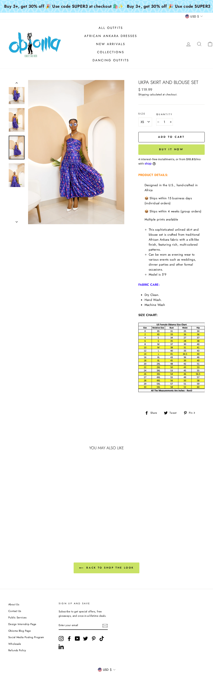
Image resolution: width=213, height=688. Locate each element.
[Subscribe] (105, 625)
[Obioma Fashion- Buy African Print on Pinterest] (93, 638)
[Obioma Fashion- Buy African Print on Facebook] (69, 638)
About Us (13, 604)
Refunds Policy (17, 650)
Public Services (17, 617)
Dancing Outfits (111, 60)
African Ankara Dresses (110, 36)
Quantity (164, 114)
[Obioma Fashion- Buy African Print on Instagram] (61, 638)
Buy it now (171, 149)
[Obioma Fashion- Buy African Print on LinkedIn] (61, 646)
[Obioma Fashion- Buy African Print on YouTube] (77, 638)
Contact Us (14, 611)
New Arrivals (110, 44)
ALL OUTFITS (111, 28)
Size (142, 113)
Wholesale (14, 644)
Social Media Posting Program (26, 637)
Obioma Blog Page (19, 631)
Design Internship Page (22, 624)
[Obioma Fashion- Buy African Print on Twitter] (85, 638)
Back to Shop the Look (109, 568)
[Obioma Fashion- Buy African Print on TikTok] (101, 638)
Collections (110, 52)
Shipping (143, 94)
